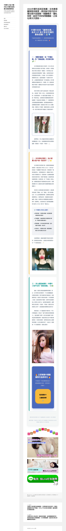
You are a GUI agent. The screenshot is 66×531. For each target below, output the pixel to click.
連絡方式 (5, 26)
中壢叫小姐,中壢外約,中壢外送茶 (40, 494)
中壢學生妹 (54, 494)
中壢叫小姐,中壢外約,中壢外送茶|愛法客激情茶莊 (9, 7)
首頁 (4, 18)
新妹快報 (5, 20)
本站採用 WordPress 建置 (31, 528)
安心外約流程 (6, 28)
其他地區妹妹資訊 (7, 22)
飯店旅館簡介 (6, 24)
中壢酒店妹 (33, 496)
